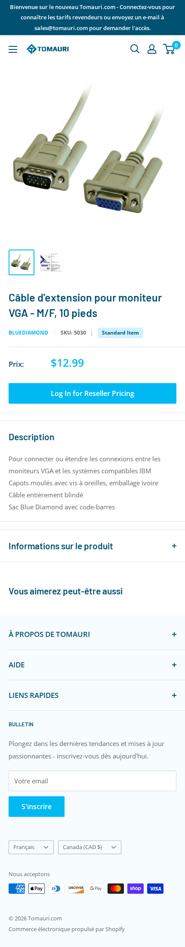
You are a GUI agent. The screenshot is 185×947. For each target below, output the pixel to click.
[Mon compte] (152, 49)
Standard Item (120, 332)
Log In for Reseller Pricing (92, 393)
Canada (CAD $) (82, 847)
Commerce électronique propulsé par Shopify (67, 929)
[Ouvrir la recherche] (135, 49)
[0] (169, 49)
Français (23, 847)
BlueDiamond (28, 332)
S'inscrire (37, 806)
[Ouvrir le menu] (13, 49)
